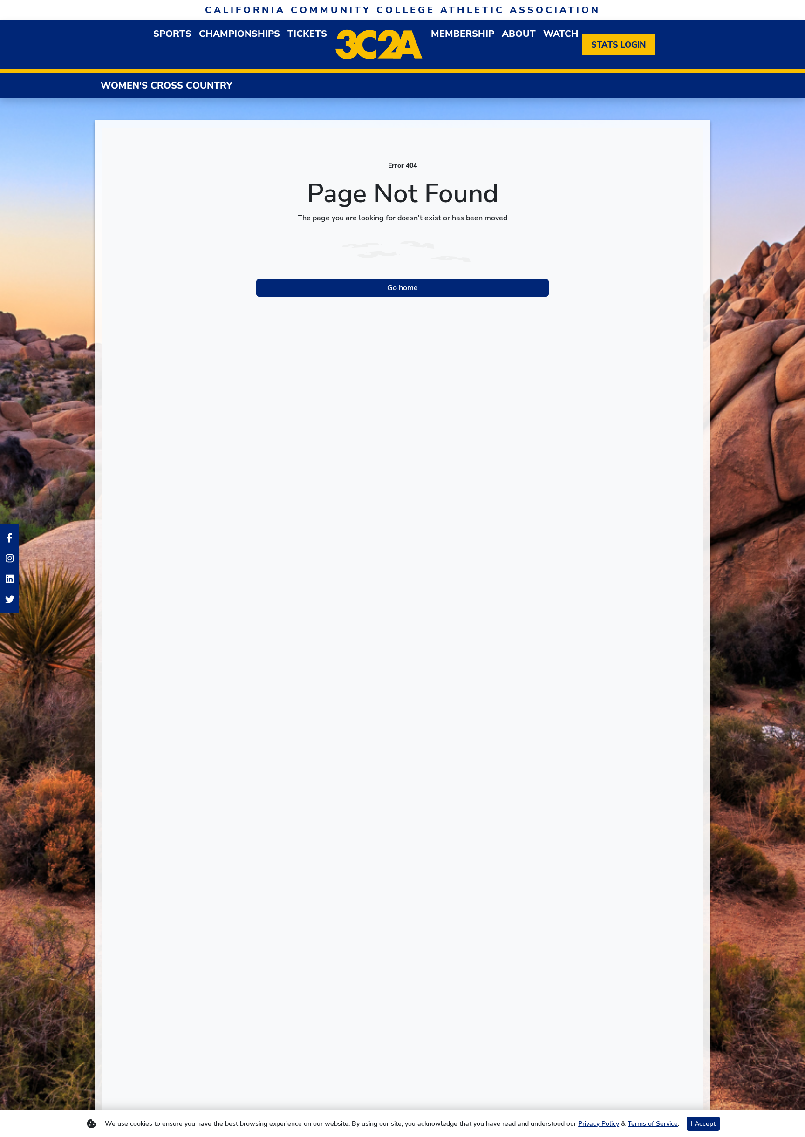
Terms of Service (653, 1123)
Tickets (307, 33)
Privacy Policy (598, 1123)
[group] (172, 34)
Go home (402, 288)
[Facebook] (9, 538)
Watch (561, 33)
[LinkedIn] (9, 579)
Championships (239, 33)
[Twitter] (9, 599)
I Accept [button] (703, 1123)
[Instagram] (9, 558)
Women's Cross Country (166, 85)
